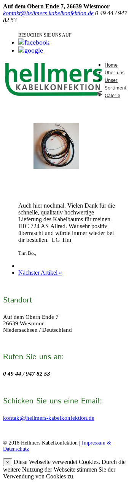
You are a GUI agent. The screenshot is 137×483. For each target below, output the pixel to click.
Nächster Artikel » (40, 272)
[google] (30, 50)
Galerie (112, 95)
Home (111, 65)
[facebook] (33, 42)
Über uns (114, 73)
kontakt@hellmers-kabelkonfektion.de (48, 13)
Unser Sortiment (116, 84)
